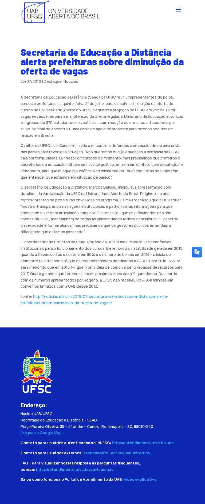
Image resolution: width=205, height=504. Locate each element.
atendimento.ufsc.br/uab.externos (116, 452)
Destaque (53, 81)
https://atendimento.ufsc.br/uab (143, 442)
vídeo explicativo (140, 479)
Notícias (71, 81)
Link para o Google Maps (42, 432)
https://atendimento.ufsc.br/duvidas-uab (75, 469)
